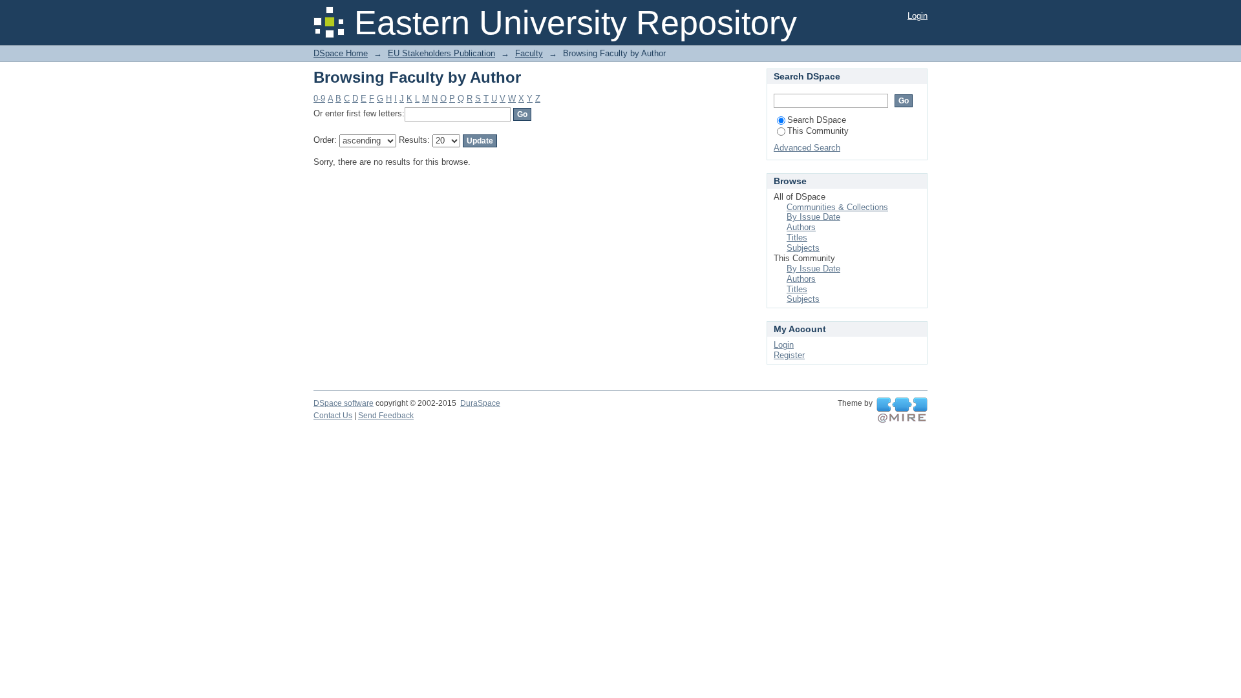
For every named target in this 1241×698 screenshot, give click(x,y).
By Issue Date (813, 217)
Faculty (529, 53)
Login (917, 16)
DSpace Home (340, 53)
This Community (818, 131)
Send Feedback (386, 415)
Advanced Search (807, 148)
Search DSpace (816, 120)
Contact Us (332, 415)
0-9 (319, 98)
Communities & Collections (837, 207)
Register (789, 355)
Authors (801, 227)
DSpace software (343, 403)
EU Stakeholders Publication (441, 53)
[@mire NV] (902, 410)
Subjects (803, 248)
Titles (797, 237)
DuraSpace (480, 403)
